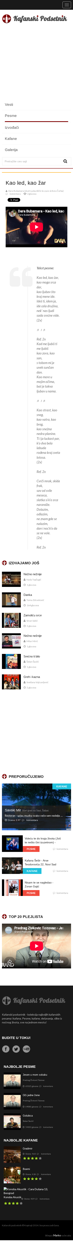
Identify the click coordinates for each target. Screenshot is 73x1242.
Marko (57, 1235)
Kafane (11, 139)
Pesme (11, 116)
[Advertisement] (36, 62)
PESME (31, 849)
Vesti (9, 104)
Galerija (11, 150)
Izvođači (12, 127)
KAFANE (61, 786)
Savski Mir (27, 810)
